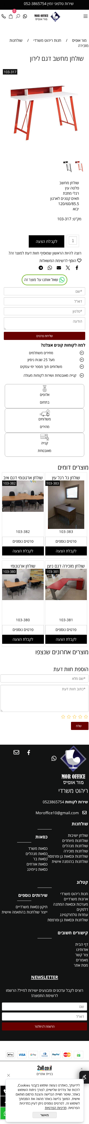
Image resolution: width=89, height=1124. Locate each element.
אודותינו (82, 949)
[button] (66, 550)
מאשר (44, 1115)
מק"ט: (76, 218)
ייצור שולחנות (37, 912)
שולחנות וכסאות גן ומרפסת (67, 856)
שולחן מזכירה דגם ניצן (66, 566)
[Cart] (11, 15)
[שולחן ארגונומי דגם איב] (23, 510)
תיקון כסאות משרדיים (31, 906)
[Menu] (85, 15)
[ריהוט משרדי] (55, 16)
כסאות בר (40, 858)
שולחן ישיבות (78, 835)
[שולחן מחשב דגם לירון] (80, 175)
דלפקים (82, 909)
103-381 (52, 571)
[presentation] (5, 5)
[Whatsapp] (25, 15)
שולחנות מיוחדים (75, 840)
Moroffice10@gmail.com (57, 812)
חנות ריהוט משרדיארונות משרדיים (74, 896)
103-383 (52, 483)
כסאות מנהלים (36, 853)
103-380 (9, 571)
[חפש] (18, 15)
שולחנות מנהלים (75, 845)
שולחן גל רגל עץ (66, 477)
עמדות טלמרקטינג (74, 914)
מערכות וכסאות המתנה (70, 904)
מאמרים (82, 960)
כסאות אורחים (37, 864)
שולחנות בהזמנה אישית (70, 861)
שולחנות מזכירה (76, 851)
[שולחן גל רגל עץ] (66, 527)
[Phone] (3, 15)
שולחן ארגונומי (23, 566)
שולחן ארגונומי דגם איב (23, 477)
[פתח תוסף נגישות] (84, 1077)
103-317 (10, 72)
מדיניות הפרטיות (55, 1107)
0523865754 (53, 801)
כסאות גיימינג (37, 869)
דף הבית (81, 944)
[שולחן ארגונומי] (23, 598)
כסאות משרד (37, 848)
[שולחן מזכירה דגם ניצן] (66, 598)
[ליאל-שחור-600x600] (68, 175)
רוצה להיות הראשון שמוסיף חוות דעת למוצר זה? (45, 253)
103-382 (9, 483)
